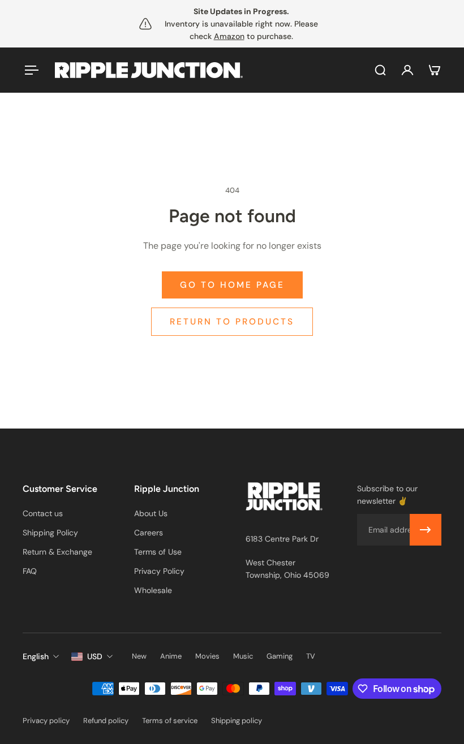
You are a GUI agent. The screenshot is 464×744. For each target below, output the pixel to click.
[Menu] (29, 70)
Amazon (229, 36)
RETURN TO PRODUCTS (232, 321)
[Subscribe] (425, 530)
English (36, 656)
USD (94, 656)
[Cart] (434, 70)
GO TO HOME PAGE (232, 285)
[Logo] (149, 70)
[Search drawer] (380, 70)
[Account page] (407, 70)
